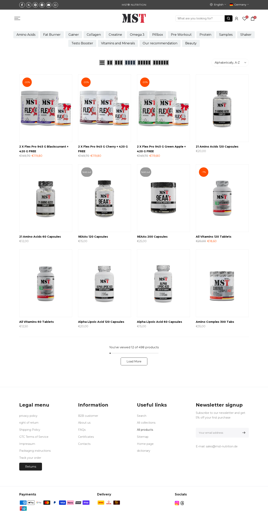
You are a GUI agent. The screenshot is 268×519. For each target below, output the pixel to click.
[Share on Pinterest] (35, 5)
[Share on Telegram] (42, 5)
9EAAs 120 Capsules (93, 236)
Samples (225, 34)
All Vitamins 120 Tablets (213, 236)
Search (141, 416)
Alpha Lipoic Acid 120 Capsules (101, 322)
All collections (146, 422)
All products (145, 429)
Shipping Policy (29, 429)
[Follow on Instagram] (177, 503)
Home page (145, 444)
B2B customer (88, 416)
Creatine (115, 34)
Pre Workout (181, 34)
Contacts (84, 444)
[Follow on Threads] (182, 503)
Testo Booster (82, 43)
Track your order (30, 458)
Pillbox (157, 34)
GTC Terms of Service (33, 437)
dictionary (143, 450)
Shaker (246, 34)
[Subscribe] (243, 433)
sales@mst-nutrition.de (222, 446)
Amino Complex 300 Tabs (215, 322)
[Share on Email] (48, 5)
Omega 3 (137, 34)
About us (84, 422)
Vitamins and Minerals (118, 43)
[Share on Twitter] (28, 5)
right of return (28, 422)
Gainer (73, 34)
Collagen (94, 34)
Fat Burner (52, 34)
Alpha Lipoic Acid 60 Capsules (159, 322)
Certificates (86, 437)
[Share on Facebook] (22, 5)
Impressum (27, 444)
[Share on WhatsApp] (55, 5)
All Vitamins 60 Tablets (36, 322)
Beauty (191, 43)
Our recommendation (160, 43)
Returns (30, 466)
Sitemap (143, 437)
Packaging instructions (35, 450)
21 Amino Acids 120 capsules (217, 146)
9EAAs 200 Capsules (152, 236)
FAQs (82, 429)
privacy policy (28, 416)
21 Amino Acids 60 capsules (40, 236)
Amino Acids (25, 34)
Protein (205, 34)
